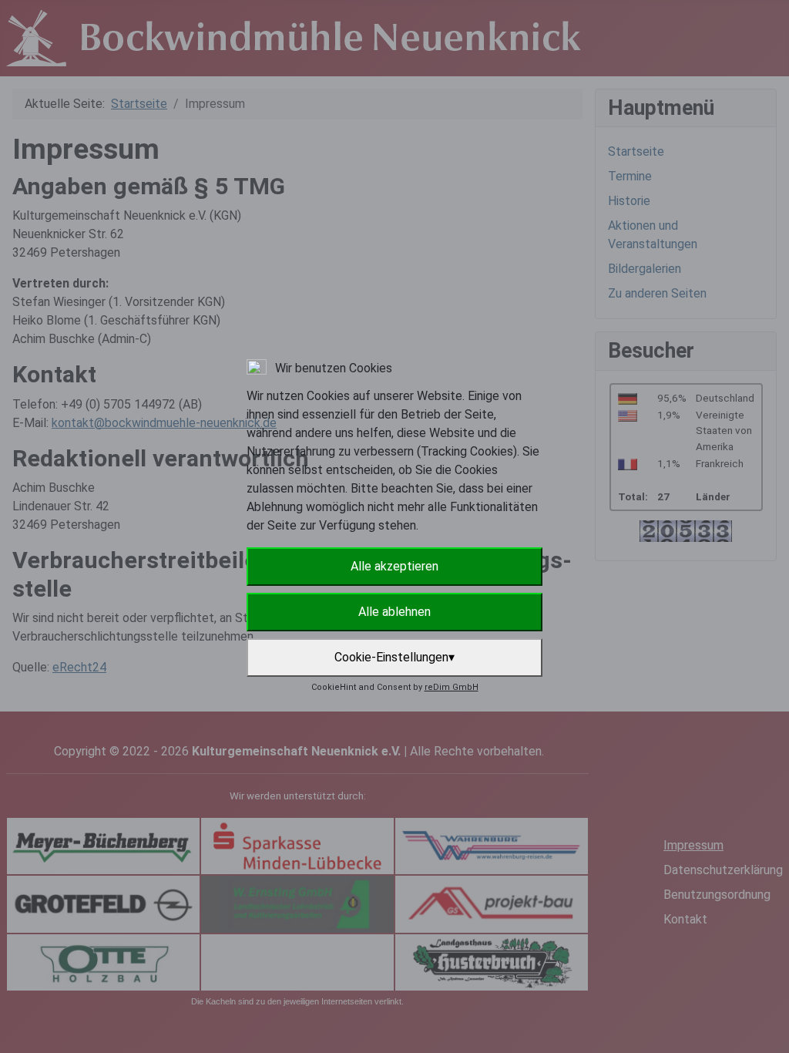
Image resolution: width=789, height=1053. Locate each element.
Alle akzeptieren (394, 566)
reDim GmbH (451, 687)
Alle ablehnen (394, 611)
